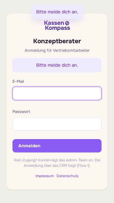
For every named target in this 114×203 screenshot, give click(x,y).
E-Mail (18, 81)
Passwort (21, 111)
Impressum (45, 175)
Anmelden (29, 146)
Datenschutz (67, 175)
